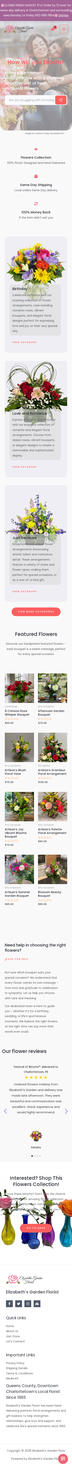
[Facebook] (9, 1303)
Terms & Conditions (19, 1373)
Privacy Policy (15, 1363)
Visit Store (13, 1336)
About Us (12, 1331)
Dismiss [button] (64, 15)
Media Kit (12, 1378)
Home (10, 1326)
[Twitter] (18, 1303)
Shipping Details (17, 1368)
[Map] (37, 1303)
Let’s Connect (15, 1341)
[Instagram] (27, 1303)
